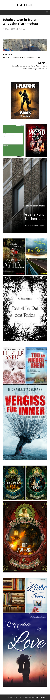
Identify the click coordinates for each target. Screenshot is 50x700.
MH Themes (40, 697)
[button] (46, 12)
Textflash (22, 29)
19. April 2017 (10, 29)
